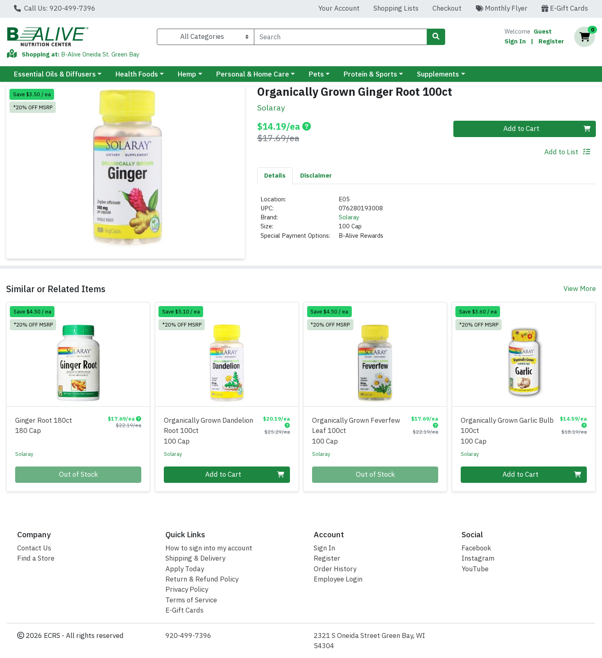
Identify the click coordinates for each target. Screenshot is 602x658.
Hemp (187, 74)
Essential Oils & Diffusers (55, 74)
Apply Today (184, 568)
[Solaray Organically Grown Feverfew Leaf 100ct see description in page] (375, 354)
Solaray (349, 217)
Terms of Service (191, 599)
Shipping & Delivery (195, 558)
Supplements (438, 74)
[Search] (436, 37)
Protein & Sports (370, 74)
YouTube (475, 568)
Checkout (447, 8)
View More (580, 288)
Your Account (339, 8)
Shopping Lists (396, 8)
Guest (543, 31)
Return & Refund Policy (201, 579)
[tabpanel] (426, 221)
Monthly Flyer (505, 8)
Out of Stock (78, 474)
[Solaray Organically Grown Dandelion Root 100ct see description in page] (226, 354)
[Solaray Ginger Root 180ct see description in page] (78, 354)
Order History (335, 568)
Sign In (515, 41)
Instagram (478, 558)
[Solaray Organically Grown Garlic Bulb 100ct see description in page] (524, 354)
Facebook (476, 547)
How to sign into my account (208, 547)
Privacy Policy (186, 589)
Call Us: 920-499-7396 (59, 8)
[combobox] (340, 37)
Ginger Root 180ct (43, 425)
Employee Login (338, 579)
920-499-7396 (188, 635)
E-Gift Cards (568, 8)
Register (551, 41)
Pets (316, 74)
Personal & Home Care (252, 74)
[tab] (275, 175)
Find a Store (35, 558)
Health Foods (136, 74)
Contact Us (34, 547)
